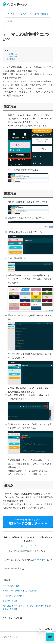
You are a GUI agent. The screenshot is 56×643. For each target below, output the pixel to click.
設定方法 (13, 54)
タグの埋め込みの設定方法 (13, 596)
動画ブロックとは (10, 601)
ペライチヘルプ (8, 14)
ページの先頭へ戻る (12, 568)
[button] (51, 5)
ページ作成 (22, 14)
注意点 (12, 59)
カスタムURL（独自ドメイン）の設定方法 (20, 590)
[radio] (21, 546)
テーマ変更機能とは (11, 585)
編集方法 (13, 56)
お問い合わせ (37, 559)
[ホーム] (15, 5)
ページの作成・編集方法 (38, 14)
